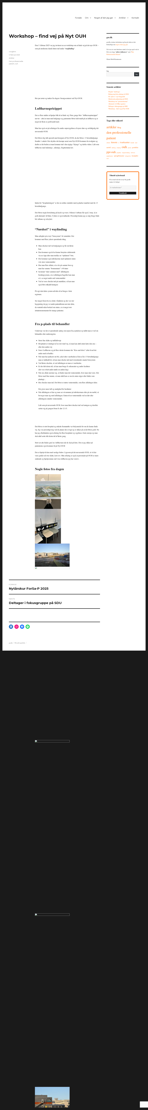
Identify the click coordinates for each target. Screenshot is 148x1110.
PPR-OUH (111, 152)
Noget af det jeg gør (103, 18)
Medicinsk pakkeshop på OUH (118, 99)
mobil (108, 147)
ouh (16, 64)
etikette (108, 142)
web (107, 158)
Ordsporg (119, 147)
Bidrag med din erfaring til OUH (118, 94)
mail (136, 142)
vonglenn (12, 51)
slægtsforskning (126, 152)
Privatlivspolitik (20, 643)
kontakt (132, 142)
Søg (107, 71)
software (133, 152)
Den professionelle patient (118, 135)
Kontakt (135, 18)
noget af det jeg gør (122, 44)
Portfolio (135, 147)
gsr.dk (11, 643)
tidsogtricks (128, 156)
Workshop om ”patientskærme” (118, 101)
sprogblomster (119, 156)
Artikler (122, 18)
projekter (119, 152)
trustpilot (135, 156)
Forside (78, 18)
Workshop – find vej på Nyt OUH (118, 109)
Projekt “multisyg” (114, 92)
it (118, 142)
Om (86, 18)
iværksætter (125, 142)
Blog (119, 127)
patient (129, 147)
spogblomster (109, 156)
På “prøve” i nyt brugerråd (116, 96)
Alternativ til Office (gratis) (116, 104)
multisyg (114, 147)
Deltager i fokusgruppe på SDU (118, 106)
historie (114, 142)
